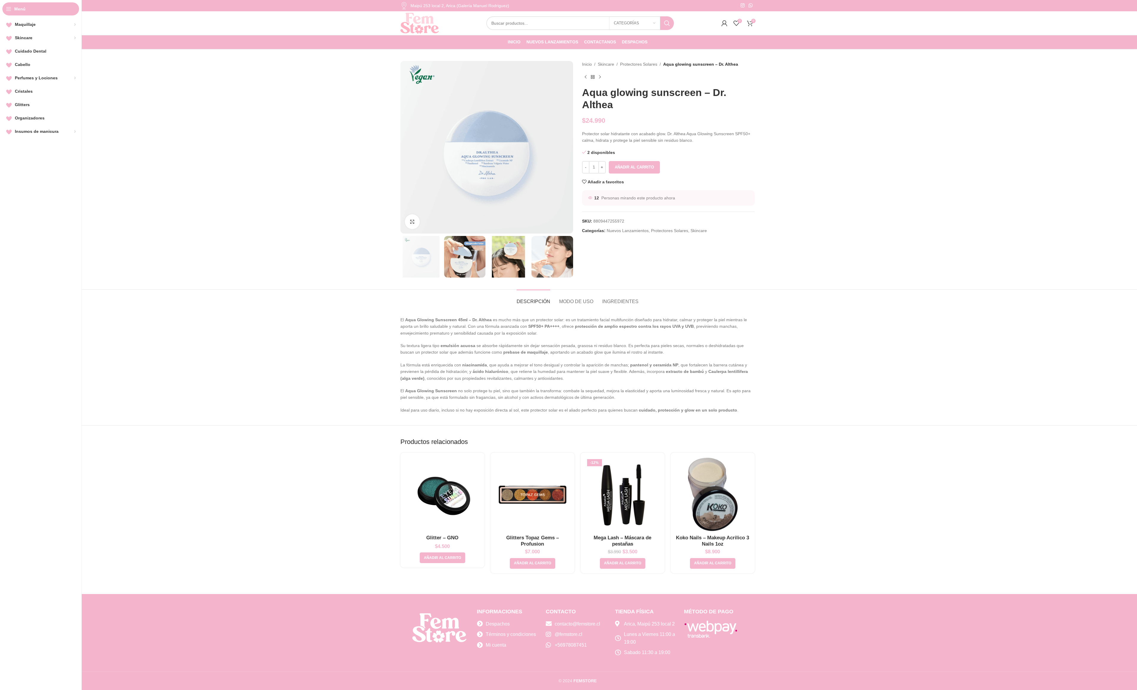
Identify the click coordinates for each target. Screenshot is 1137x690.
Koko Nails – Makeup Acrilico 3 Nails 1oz (712, 541)
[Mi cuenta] (724, 23)
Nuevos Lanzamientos (628, 230)
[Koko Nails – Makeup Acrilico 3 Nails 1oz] (712, 494)
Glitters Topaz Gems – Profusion (532, 541)
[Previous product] (585, 77)
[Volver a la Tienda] (592, 77)
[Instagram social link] (742, 5)
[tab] (533, 298)
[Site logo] (419, 23)
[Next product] (599, 77)
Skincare (606, 64)
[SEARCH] (667, 23)
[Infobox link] (454, 5)
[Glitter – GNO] (442, 494)
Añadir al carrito (634, 167)
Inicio (587, 64)
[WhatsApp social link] (750, 5)
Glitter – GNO (442, 538)
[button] (442, 557)
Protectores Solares (638, 64)
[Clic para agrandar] (412, 221)
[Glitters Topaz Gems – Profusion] (532, 494)
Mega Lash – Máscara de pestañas (622, 541)
